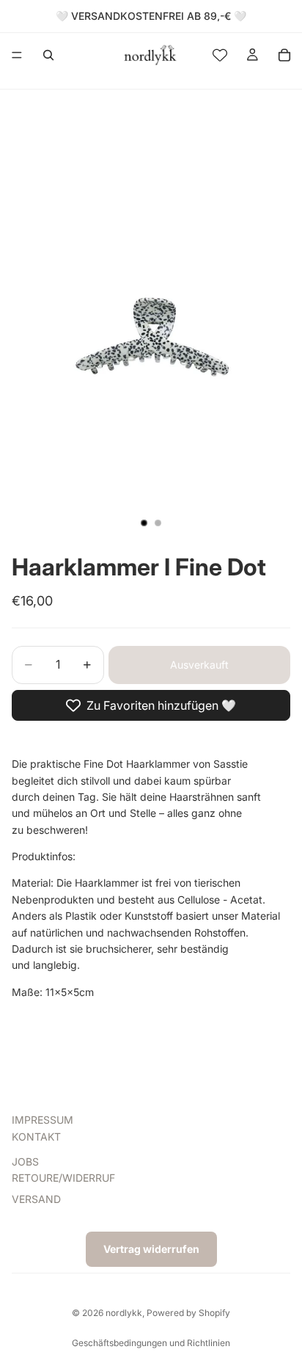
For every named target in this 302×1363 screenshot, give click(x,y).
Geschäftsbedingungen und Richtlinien (151, 1342)
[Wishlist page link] (220, 55)
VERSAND (36, 1198)
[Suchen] (48, 55)
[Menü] (17, 55)
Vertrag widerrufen (151, 1249)
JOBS (25, 1161)
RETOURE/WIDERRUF (63, 1177)
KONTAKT (36, 1136)
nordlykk (124, 1312)
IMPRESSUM (42, 1119)
